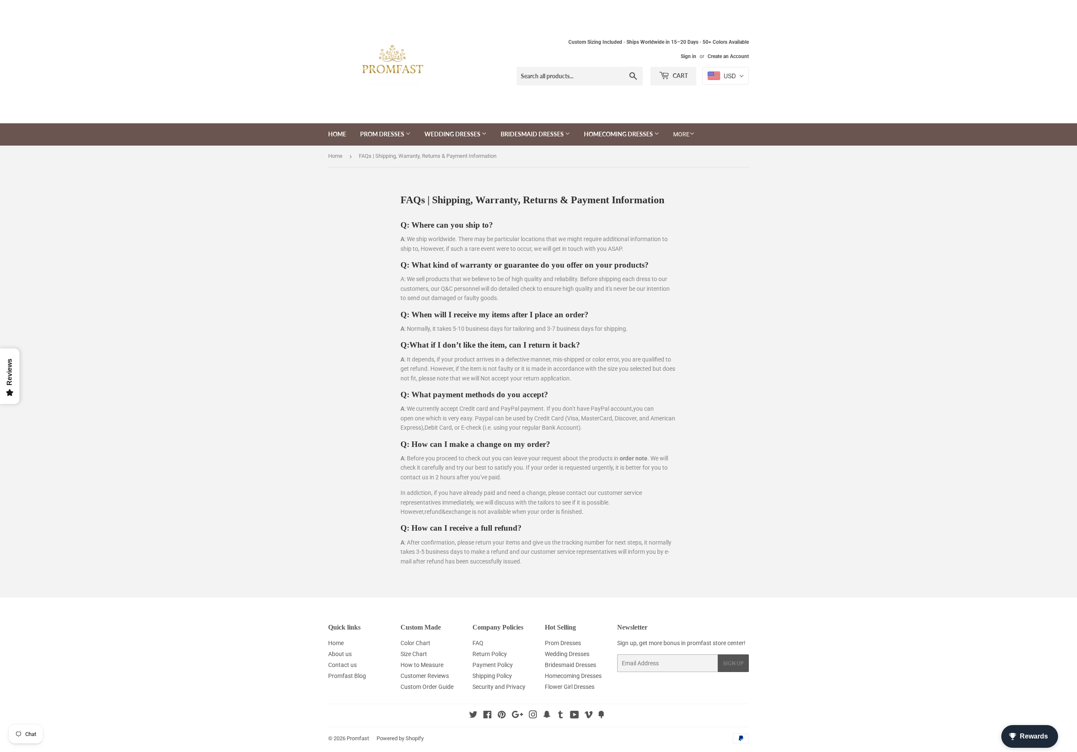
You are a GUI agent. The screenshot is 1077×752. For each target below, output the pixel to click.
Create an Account (728, 56)
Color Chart (415, 643)
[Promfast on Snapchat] (547, 715)
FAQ (477, 643)
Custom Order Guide (427, 686)
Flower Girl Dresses (569, 686)
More (681, 134)
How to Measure (422, 665)
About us (340, 654)
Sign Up (733, 663)
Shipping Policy (492, 675)
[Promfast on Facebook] (487, 715)
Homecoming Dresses (619, 134)
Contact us (342, 665)
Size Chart (414, 654)
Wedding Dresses (453, 134)
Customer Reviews (425, 675)
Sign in (688, 56)
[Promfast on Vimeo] (588, 715)
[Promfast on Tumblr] (561, 715)
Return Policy (489, 654)
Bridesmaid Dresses (533, 134)
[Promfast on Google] (517, 715)
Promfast (358, 738)
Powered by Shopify (400, 738)
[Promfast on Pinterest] (501, 715)
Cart (679, 75)
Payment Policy (492, 665)
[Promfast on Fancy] (601, 715)
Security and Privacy (498, 686)
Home (337, 134)
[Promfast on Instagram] (533, 715)
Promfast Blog (347, 675)
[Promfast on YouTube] (574, 715)
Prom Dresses (383, 134)
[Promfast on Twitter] (473, 715)
